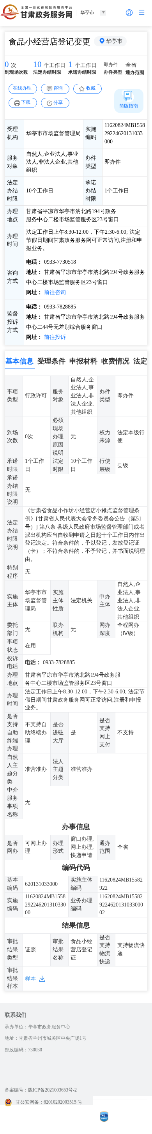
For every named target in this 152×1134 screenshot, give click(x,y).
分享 (58, 102)
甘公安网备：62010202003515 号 (49, 1102)
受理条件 (51, 361)
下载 (25, 102)
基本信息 (19, 361)
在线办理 (22, 88)
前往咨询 (54, 292)
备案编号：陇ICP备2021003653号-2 (41, 1090)
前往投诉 (54, 337)
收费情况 (115, 361)
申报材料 (83, 361)
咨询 (58, 88)
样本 (30, 979)
